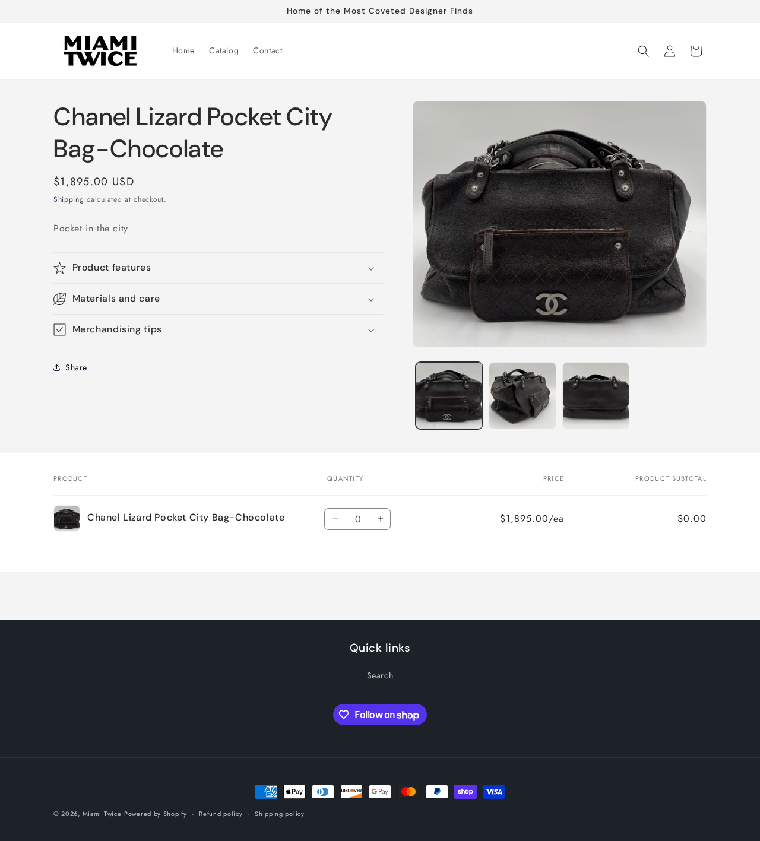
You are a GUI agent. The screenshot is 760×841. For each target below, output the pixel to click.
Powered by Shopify (155, 813)
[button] (644, 51)
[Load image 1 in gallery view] (449, 395)
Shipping (68, 199)
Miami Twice (102, 813)
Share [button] (76, 367)
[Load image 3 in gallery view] (595, 395)
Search (380, 675)
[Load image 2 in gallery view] (522, 395)
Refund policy (220, 813)
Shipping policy (280, 813)
